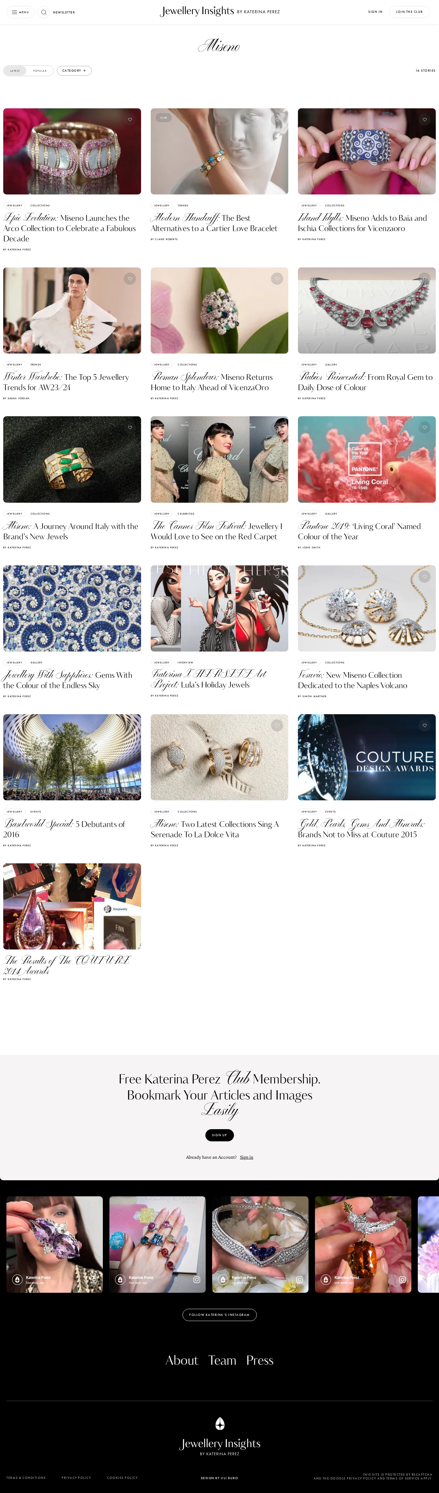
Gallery (331, 364)
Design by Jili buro (219, 1478)
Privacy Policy (76, 1478)
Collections (40, 205)
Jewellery (14, 205)
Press (259, 1361)
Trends (183, 205)
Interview (185, 662)
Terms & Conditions (26, 1478)
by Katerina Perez (17, 249)
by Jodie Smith (309, 547)
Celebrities (186, 513)
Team (222, 1361)
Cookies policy (122, 1478)
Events (36, 811)
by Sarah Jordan (16, 398)
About (182, 1361)
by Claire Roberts (164, 239)
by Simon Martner (312, 696)
